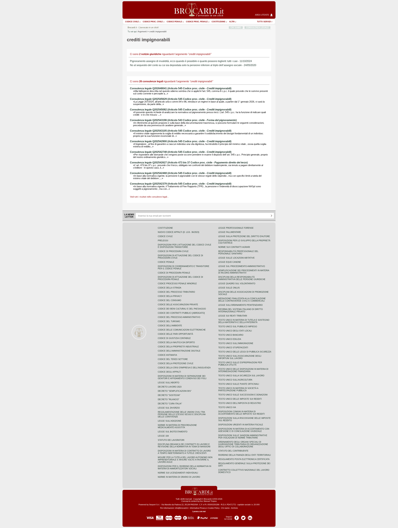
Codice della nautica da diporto (176, 342)
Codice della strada (169, 288)
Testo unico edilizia (229, 339)
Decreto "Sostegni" (169, 395)
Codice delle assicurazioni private (178, 304)
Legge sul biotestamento (172, 431)
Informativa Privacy (198, 508)
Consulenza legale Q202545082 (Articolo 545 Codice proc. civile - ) (180, 109)
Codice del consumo (169, 300)
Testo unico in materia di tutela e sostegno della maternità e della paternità (243, 321)
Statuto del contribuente (233, 451)
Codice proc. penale (197, 22)
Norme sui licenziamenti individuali (178, 473)
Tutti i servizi (264, 22)
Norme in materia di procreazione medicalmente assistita (177, 426)
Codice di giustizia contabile (174, 338)
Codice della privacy (170, 296)
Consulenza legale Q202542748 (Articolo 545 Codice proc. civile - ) (180, 152)
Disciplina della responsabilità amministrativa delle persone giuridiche (241, 278)
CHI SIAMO (235, 27)
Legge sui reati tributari (232, 316)
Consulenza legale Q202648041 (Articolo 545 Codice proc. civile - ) (180, 88)
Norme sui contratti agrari (234, 247)
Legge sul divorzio (169, 408)
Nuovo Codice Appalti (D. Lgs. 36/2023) (178, 232)
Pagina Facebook (236, 517)
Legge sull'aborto (168, 382)
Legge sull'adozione (169, 421)
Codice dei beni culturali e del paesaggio (182, 309)
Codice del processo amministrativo (179, 317)
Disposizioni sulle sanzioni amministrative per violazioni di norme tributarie (242, 436)
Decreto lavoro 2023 (169, 387)
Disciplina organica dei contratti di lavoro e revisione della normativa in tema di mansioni (184, 445)
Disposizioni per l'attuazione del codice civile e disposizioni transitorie (184, 246)
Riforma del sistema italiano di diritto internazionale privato (240, 310)
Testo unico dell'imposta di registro (239, 403)
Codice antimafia (167, 355)
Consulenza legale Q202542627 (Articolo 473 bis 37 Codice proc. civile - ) (189, 162)
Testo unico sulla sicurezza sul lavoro (241, 375)
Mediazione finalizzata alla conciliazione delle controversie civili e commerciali (242, 299)
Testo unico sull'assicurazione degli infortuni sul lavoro (239, 357)
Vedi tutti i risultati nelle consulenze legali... (149, 197)
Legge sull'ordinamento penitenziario (240, 305)
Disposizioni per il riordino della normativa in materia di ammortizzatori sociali (184, 467)
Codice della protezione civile (175, 363)
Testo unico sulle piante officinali (238, 384)
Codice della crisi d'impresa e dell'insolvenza (184, 367)
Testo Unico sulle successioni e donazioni (243, 395)
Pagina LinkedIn (250, 517)
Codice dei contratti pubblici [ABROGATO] (181, 313)
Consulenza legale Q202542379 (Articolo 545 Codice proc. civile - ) (180, 183)
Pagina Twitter (243, 517)
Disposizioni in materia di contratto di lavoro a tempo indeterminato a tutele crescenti (184, 452)
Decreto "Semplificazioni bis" (175, 391)
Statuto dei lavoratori (171, 440)
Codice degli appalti (169, 372)
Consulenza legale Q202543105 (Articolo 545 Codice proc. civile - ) (180, 130)
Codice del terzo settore (173, 359)
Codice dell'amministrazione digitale (179, 351)
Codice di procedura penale (174, 273)
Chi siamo (225, 508)
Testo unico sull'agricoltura (235, 380)
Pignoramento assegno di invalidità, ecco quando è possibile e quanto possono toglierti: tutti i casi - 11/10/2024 (191, 61)
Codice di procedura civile (173, 251)
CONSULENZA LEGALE (257, 27)
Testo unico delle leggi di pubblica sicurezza (244, 352)
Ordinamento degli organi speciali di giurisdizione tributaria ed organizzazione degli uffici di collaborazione (243, 444)
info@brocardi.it (181, 508)
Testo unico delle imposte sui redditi (240, 399)
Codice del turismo (169, 321)
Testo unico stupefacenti (233, 347)
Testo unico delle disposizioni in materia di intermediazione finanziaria (243, 370)
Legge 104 (163, 436)
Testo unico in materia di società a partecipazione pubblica (238, 389)
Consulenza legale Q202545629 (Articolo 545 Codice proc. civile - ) (180, 99)
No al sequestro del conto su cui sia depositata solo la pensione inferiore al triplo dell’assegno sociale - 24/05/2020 (193, 65)
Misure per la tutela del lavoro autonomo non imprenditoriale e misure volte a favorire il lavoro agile (185, 459)
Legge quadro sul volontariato (236, 283)
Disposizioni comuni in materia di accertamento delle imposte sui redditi (241, 412)
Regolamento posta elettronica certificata (244, 459)
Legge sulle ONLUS (229, 288)
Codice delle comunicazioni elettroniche (182, 330)
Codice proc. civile (153, 22)
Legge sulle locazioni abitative (236, 258)
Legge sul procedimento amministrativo (241, 266)
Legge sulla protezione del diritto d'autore (244, 236)
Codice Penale (174, 22)
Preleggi (163, 240)
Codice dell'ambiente (170, 325)
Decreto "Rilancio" (168, 399)
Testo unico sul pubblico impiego (237, 326)
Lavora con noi (199, 511)
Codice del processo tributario (176, 292)
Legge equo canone (229, 262)
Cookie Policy (214, 508)
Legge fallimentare (229, 232)
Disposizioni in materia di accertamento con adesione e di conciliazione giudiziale (243, 430)
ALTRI (231, 22)
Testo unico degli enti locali (235, 331)
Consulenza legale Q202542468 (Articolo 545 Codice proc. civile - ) (180, 173)
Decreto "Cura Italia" (170, 403)
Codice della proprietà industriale (178, 346)
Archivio (234, 508)
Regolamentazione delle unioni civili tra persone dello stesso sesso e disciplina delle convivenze (182, 414)
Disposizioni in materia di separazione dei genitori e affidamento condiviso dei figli (182, 377)
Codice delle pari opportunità (175, 334)
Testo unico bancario (230, 335)
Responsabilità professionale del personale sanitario (238, 252)
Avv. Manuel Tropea (208, 501)
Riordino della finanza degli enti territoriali (244, 455)
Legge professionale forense (236, 228)
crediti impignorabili (158, 31)
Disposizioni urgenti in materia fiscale (240, 424)
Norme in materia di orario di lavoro (179, 477)
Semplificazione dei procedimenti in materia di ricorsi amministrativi (243, 271)
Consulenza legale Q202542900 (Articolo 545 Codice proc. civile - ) (180, 141)
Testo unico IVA (227, 407)
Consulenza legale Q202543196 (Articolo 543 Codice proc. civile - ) (183, 120)
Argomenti (142, 31)
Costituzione (218, 22)
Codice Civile (132, 22)
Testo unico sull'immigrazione (235, 343)
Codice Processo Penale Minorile (177, 283)
